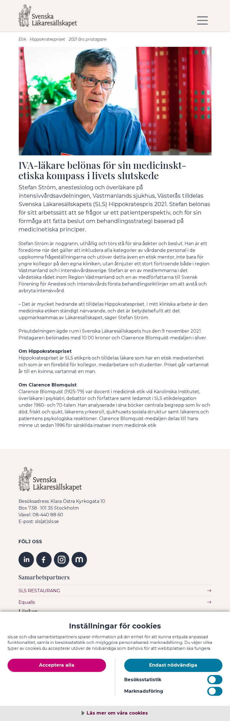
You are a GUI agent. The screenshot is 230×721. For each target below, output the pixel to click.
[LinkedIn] (26, 559)
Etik (22, 39)
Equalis (27, 602)
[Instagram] (61, 559)
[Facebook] (44, 559)
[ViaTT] (79, 559)
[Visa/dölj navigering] (202, 20)
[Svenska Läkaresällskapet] (52, 17)
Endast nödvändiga (173, 665)
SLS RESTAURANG (39, 590)
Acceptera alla (56, 665)
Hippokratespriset (47, 39)
